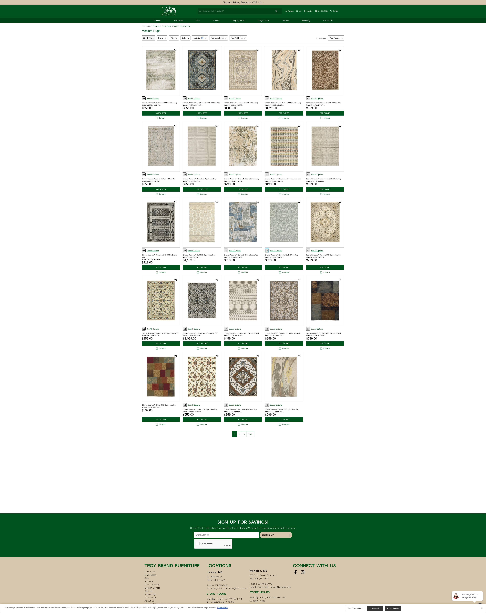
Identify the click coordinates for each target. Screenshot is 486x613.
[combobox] (162, 37)
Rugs (175, 26)
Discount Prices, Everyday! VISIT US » (243, 2)
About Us (149, 601)
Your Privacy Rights (355, 608)
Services (286, 20)
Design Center (263, 20)
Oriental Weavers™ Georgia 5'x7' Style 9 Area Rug (241, 333)
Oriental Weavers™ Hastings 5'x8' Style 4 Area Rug (282, 333)
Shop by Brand (238, 20)
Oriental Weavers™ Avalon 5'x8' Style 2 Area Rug (159, 179)
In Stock (216, 20)
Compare (162, 118)
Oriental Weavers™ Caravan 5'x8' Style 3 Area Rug (159, 103)
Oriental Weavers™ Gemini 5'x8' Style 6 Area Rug (200, 333)
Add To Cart (161, 113)
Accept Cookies (393, 608)
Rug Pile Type (185, 26)
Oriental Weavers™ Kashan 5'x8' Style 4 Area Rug (200, 409)
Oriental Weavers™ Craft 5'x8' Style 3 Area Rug (199, 255)
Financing (306, 20)
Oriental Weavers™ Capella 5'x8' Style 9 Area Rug (323, 179)
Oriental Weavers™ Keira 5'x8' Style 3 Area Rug (240, 409)
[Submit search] (276, 11)
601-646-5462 (221, 585)
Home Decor (166, 26)
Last (250, 434)
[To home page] (169, 11)
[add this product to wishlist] (176, 50)
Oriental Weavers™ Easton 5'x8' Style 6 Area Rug (241, 255)
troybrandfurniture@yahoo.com (230, 588)
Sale (197, 20)
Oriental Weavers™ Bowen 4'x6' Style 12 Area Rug (241, 179)
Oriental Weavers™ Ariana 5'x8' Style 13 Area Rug (323, 103)
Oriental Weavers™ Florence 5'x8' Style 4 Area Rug (323, 255)
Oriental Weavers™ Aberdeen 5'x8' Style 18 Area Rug (201, 103)
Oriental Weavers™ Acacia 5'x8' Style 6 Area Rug (241, 103)
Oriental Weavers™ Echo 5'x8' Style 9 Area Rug (281, 255)
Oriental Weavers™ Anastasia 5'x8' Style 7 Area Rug (283, 103)
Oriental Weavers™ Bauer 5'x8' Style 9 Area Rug (199, 179)
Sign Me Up (268, 535)
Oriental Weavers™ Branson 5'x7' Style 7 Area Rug (282, 179)
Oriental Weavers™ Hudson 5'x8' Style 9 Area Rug (323, 333)
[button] (286, 11)
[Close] (482, 608)
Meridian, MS (258, 570)
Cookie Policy (222, 608)
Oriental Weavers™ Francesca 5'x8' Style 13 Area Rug (160, 333)
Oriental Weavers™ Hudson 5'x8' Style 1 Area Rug (159, 405)
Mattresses (178, 20)
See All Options (153, 98)
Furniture (157, 20)
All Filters (150, 38)
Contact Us (327, 20)
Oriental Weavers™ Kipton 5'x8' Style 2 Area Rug (282, 409)
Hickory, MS (214, 572)
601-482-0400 (265, 584)
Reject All (375, 608)
